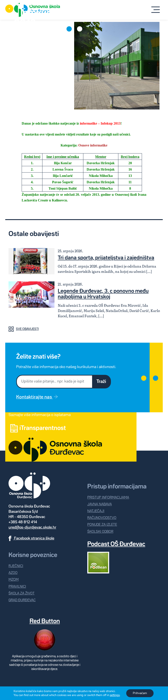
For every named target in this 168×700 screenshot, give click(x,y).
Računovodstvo (101, 518)
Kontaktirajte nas (34, 397)
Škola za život (22, 593)
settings (115, 695)
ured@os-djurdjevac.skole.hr (32, 527)
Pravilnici (17, 586)
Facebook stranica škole (33, 538)
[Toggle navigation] (155, 9)
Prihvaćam (140, 693)
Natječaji (95, 511)
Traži (101, 381)
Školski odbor (100, 531)
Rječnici (16, 566)
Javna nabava (99, 504)
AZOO (13, 573)
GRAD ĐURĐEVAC (22, 600)
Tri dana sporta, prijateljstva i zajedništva (106, 258)
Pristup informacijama (108, 497)
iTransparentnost (42, 428)
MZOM (14, 579)
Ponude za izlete (102, 524)
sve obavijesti (27, 329)
